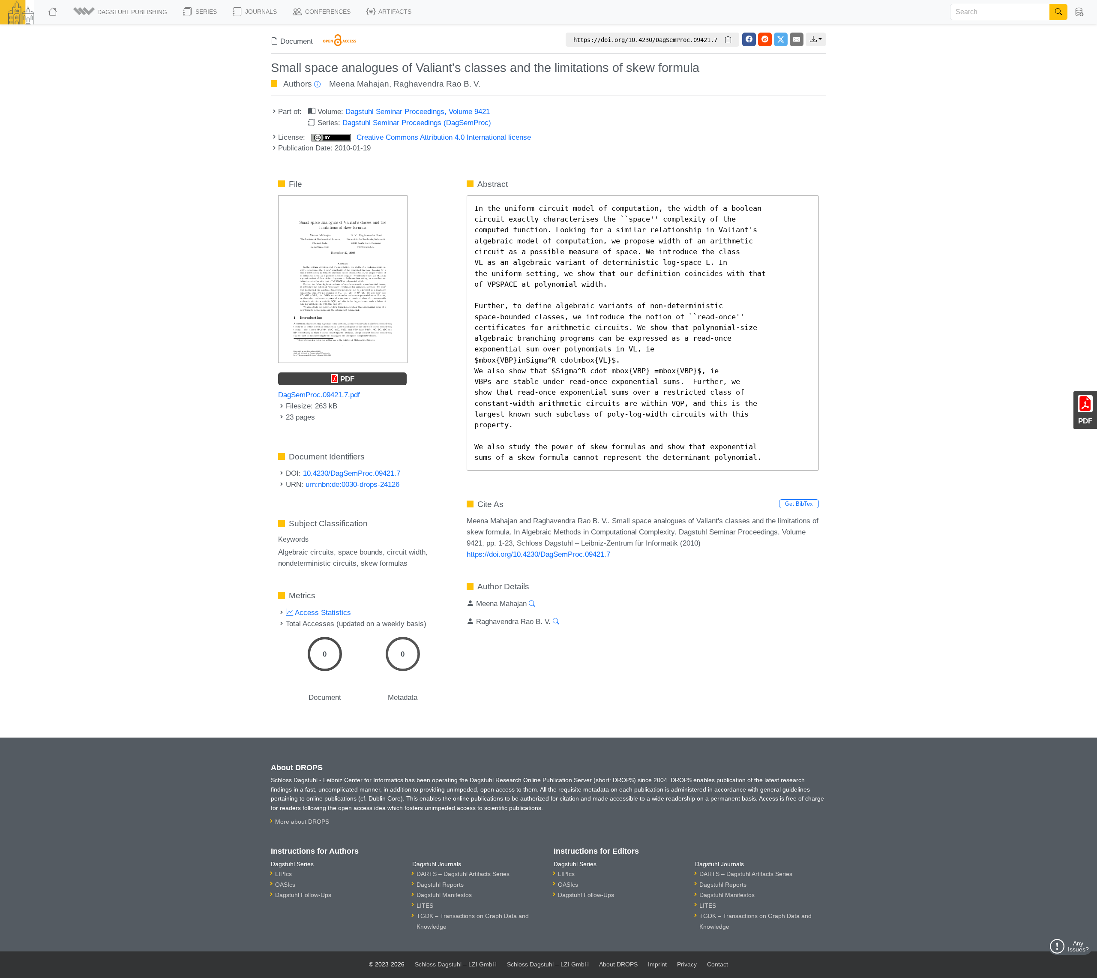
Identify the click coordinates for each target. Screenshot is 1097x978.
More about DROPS (302, 821)
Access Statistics (322, 612)
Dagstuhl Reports (440, 884)
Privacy (687, 964)
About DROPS (618, 964)
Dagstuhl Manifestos (444, 894)
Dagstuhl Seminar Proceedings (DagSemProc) (416, 122)
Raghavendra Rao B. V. (436, 83)
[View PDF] (343, 278)
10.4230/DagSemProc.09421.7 (351, 473)
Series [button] (205, 11)
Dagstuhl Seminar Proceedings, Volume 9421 (417, 111)
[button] (121, 12)
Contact (717, 964)
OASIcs (285, 884)
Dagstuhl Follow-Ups (303, 894)
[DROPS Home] (53, 12)
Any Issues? (1078, 946)
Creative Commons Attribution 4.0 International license (442, 137)
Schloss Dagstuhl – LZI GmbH (456, 964)
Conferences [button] (327, 11)
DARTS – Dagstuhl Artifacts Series (463, 873)
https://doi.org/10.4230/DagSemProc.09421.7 (538, 554)
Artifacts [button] (394, 11)
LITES (425, 905)
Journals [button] (260, 11)
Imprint (657, 964)
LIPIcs (283, 873)
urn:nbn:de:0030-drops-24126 (352, 484)
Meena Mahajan (359, 83)
